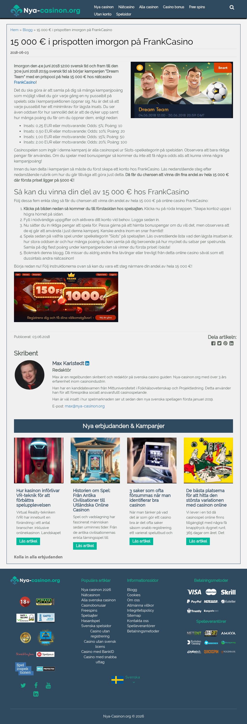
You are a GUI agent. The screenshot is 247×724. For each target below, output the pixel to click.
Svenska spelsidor (96, 626)
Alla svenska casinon (98, 600)
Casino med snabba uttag (100, 659)
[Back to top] (232, 699)
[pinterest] (224, 344)
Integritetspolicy (140, 610)
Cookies (133, 595)
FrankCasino (25, 82)
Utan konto (102, 14)
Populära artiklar (96, 580)
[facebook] (212, 344)
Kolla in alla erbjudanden (38, 557)
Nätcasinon (90, 595)
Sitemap (134, 615)
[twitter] (218, 344)
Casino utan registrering (100, 633)
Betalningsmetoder (143, 631)
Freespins (89, 610)
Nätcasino (126, 7)
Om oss (133, 600)
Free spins (197, 7)
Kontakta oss (138, 621)
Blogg (28, 30)
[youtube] (48, 685)
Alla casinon (148, 7)
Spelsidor (123, 14)
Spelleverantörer (141, 626)
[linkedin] (230, 344)
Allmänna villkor (140, 605)
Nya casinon (104, 7)
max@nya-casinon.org (85, 406)
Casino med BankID (97, 652)
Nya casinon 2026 (96, 590)
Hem (14, 30)
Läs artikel (28, 541)
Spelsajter (89, 615)
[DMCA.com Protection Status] (45, 669)
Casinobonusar (93, 605)
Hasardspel (90, 621)
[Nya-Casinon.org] (45, 10)
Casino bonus (173, 7)
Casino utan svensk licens (100, 644)
